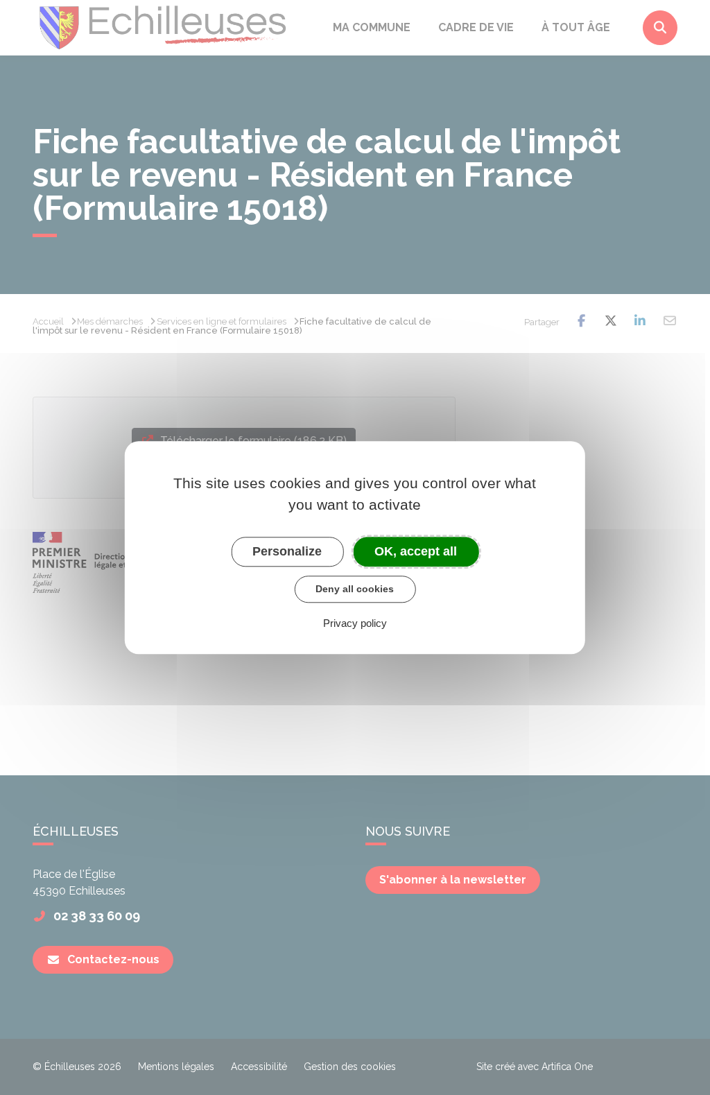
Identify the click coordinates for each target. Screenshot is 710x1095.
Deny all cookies (354, 588)
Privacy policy (355, 623)
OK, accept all (415, 551)
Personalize (287, 551)
